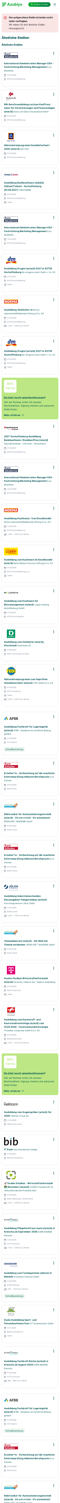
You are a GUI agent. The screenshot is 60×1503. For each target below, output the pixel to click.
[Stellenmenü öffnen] (53, 53)
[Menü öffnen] (55, 4)
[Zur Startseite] (12, 4)
